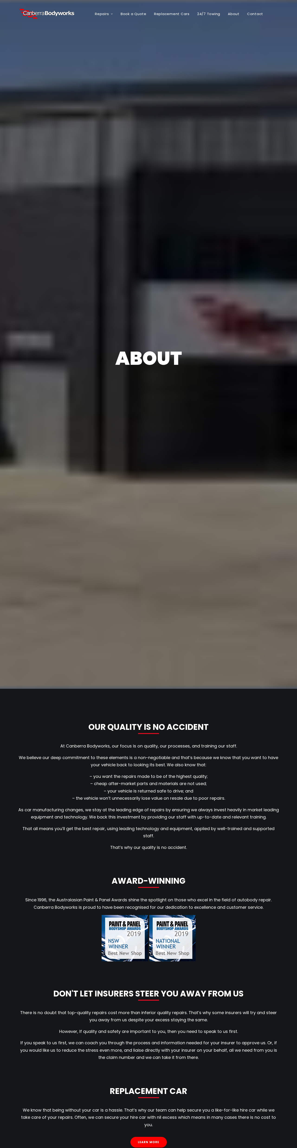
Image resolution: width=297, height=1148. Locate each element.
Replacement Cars (172, 13)
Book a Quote (133, 13)
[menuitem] (104, 14)
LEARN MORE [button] (148, 1142)
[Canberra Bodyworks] (49, 13)
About (233, 13)
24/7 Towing (208, 13)
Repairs (102, 13)
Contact (255, 13)
